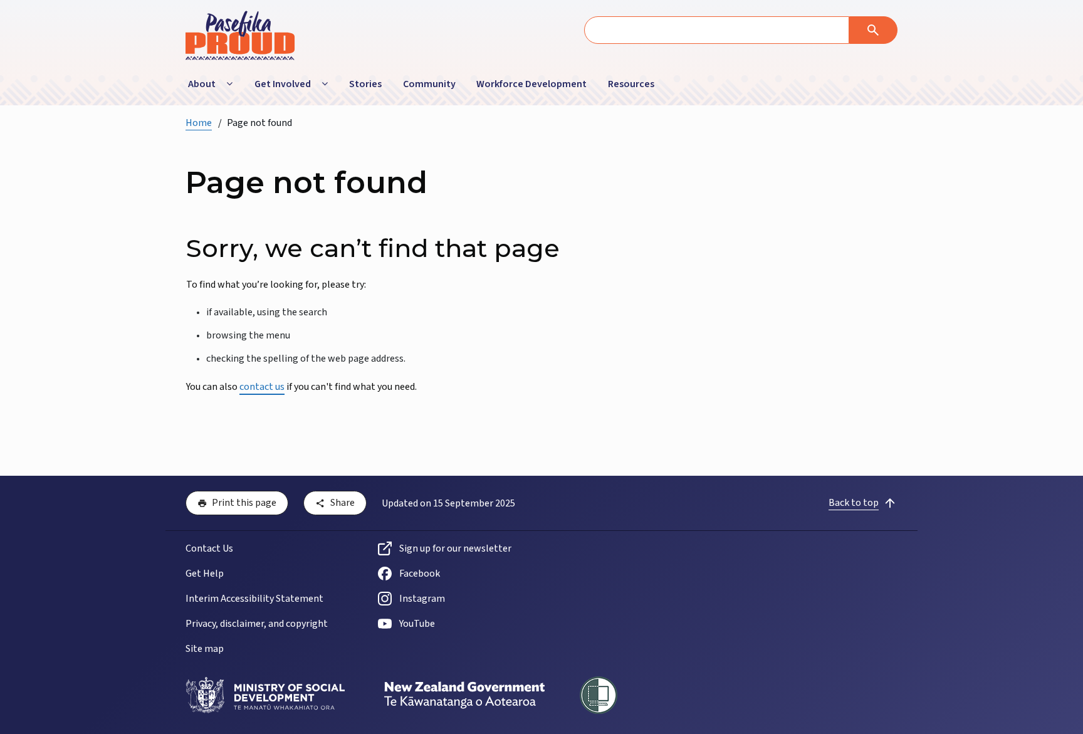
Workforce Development (531, 84)
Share (342, 503)
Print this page (244, 503)
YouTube (417, 624)
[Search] (873, 30)
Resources (631, 84)
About (202, 84)
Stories (365, 84)
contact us (262, 387)
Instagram (422, 599)
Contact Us (209, 548)
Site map (205, 649)
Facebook (419, 573)
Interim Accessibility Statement (254, 599)
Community (429, 84)
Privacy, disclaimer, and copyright (257, 624)
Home (199, 123)
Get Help (205, 573)
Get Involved (282, 84)
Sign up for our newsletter (455, 548)
